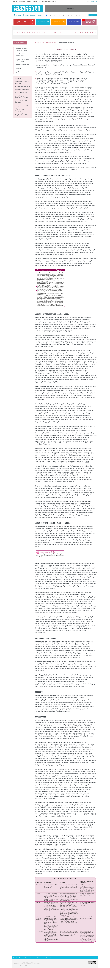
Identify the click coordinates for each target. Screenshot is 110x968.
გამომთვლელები (57, 22)
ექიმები (27, 15)
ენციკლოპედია (41, 22)
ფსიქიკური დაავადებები (45, 43)
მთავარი (15, 1)
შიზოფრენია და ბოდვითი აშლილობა (22, 82)
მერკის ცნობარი (88, 21)
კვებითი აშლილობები (21, 92)
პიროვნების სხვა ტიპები (22, 64)
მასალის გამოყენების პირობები (25, 965)
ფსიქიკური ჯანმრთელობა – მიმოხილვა (22, 115)
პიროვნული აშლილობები (22, 89)
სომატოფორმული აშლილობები (20, 110)
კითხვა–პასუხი (31, 958)
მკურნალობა (19, 72)
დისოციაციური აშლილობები (23, 86)
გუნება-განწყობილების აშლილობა (21, 101)
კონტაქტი (35, 1)
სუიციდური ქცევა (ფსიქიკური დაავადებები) (22, 96)
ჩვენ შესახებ (22, 1)
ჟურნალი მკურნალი (37, 15)
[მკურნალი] (27, 8)
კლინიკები (18, 15)
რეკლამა (29, 1)
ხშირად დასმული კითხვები (48, 1)
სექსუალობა (18, 78)
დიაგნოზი (18, 68)
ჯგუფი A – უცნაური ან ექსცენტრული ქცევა (21, 49)
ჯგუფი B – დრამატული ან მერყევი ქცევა (23, 54)
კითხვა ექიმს (21, 22)
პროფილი (93, 1)
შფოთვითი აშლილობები (21, 106)
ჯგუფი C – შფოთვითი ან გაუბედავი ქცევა (22, 60)
